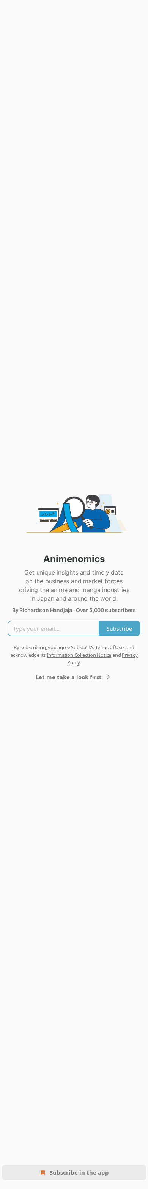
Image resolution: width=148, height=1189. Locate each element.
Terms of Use (109, 647)
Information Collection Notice (79, 655)
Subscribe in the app (79, 1172)
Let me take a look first (69, 677)
